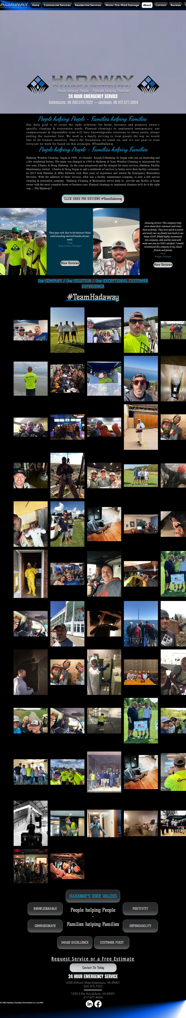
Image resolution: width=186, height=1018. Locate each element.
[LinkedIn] (89, 1003)
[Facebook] (98, 1003)
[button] (45, 908)
